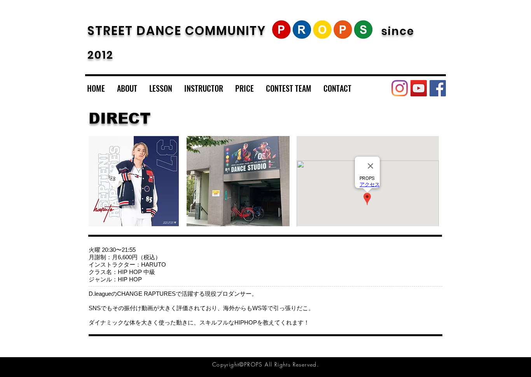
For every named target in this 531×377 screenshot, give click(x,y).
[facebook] (438, 88)
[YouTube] (418, 88)
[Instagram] (399, 88)
